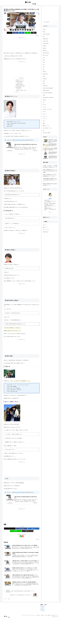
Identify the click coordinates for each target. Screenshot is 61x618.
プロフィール (26, 615)
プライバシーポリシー (32, 615)
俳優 (5, 524)
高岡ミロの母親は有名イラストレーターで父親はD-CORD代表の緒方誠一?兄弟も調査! (50, 171)
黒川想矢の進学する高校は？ (20, 85)
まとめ (17, 91)
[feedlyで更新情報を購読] (21, 536)
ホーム (23, 615)
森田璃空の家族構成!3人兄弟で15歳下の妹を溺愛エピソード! (50, 184)
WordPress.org (45, 231)
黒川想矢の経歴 (18, 87)
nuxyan (50, 198)
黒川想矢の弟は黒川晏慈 (19, 140)
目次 (20, 78)
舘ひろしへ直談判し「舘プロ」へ (22, 90)
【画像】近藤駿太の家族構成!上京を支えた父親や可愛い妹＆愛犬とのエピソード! (50, 180)
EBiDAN (49, 615)
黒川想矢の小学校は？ (19, 84)
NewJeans (42, 615)
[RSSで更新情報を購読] (23, 536)
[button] (34, 33)
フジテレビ (43, 607)
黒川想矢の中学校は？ (19, 81)
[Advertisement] (22, 44)
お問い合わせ (38, 615)
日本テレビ (43, 606)
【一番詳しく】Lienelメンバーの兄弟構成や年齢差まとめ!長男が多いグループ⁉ (50, 166)
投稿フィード (45, 227)
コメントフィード (46, 229)
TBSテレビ (43, 609)
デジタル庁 (43, 610)
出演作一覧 (19, 88)
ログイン (44, 224)
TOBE (46, 615)
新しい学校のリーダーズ (54, 615)
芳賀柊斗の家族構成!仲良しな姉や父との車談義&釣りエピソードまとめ (50, 175)
